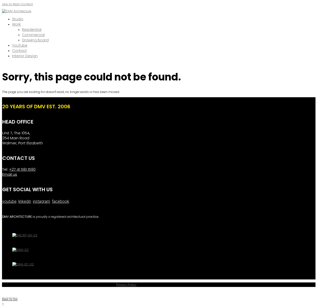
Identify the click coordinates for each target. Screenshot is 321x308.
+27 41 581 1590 (22, 169)
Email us (9, 174)
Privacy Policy (126, 284)
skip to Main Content (17, 4)
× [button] (3, 303)
